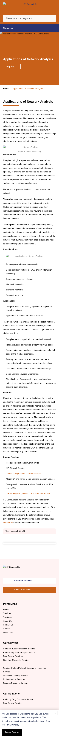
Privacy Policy (12, 725)
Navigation (8, 28)
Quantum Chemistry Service (16, 660)
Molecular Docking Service (15, 675)
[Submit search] (52, 18)
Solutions (7, 617)
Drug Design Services (13, 656)
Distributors (8, 632)
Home (5, 88)
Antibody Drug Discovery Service (18, 699)
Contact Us (8, 625)
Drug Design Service (12, 703)
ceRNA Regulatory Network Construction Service (28, 493)
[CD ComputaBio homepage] (29, 7)
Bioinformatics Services (14, 679)
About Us (7, 621)
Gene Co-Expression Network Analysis (23, 473)
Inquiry (10, 66)
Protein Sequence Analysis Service (19, 652)
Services (7, 613)
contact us (8, 522)
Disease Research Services (15, 683)
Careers (6, 629)
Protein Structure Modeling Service (19, 649)
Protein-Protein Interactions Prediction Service (24, 670)
